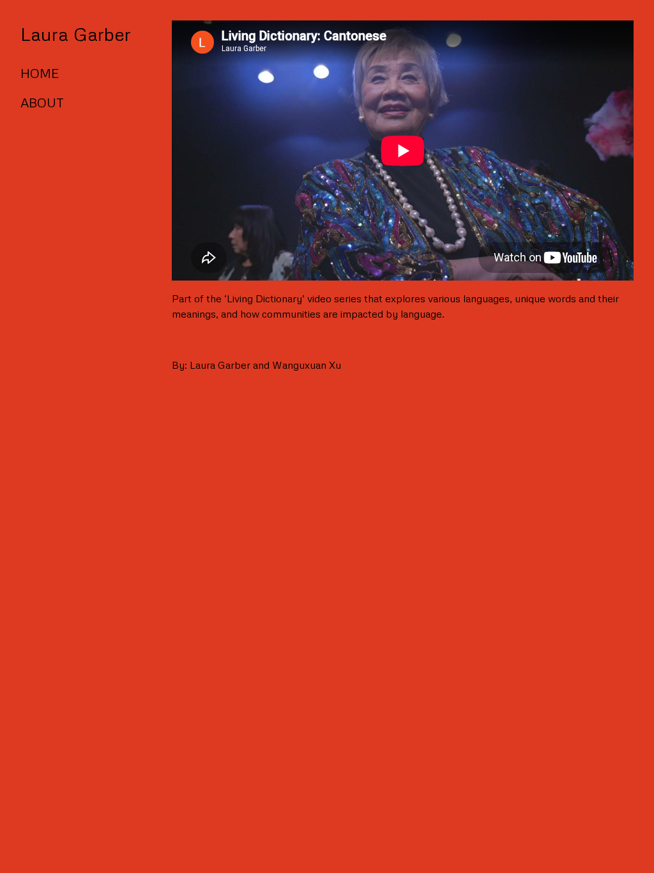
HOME (39, 73)
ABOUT (42, 102)
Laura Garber (75, 33)
